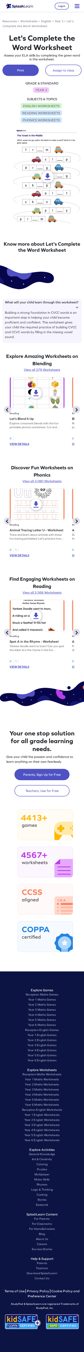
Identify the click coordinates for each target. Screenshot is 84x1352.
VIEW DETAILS (19, 444)
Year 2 (59, 21)
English (46, 21)
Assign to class (63, 70)
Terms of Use (15, 1291)
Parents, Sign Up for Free (42, 774)
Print (20, 70)
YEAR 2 (41, 90)
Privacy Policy (38, 1291)
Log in (61, 6)
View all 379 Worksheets (42, 369)
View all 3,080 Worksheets (42, 481)
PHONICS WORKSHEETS (41, 120)
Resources (9, 21)
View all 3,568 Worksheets (42, 592)
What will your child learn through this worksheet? (41, 302)
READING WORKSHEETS (41, 113)
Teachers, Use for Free (42, 791)
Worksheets (29, 21)
